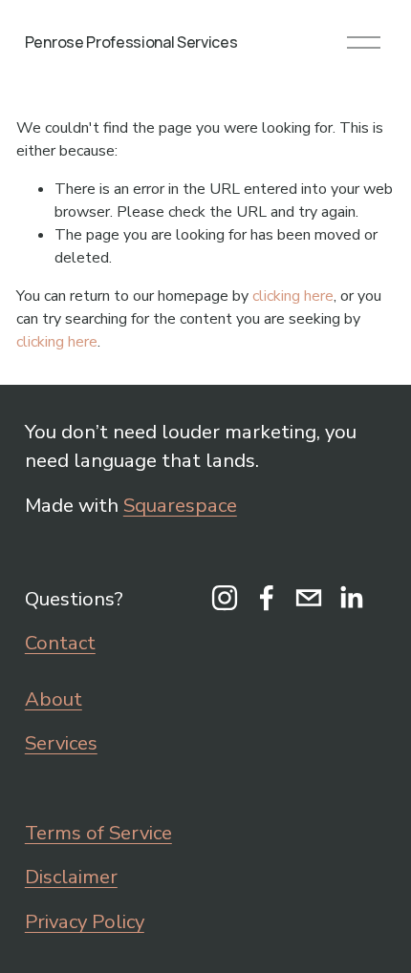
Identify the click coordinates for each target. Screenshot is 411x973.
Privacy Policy (84, 921)
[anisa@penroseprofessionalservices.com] (308, 597)
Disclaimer (71, 876)
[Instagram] (224, 597)
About (53, 699)
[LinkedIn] (350, 597)
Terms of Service (98, 832)
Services (61, 743)
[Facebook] (266, 597)
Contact (60, 642)
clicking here (293, 296)
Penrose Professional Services (131, 42)
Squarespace (180, 505)
